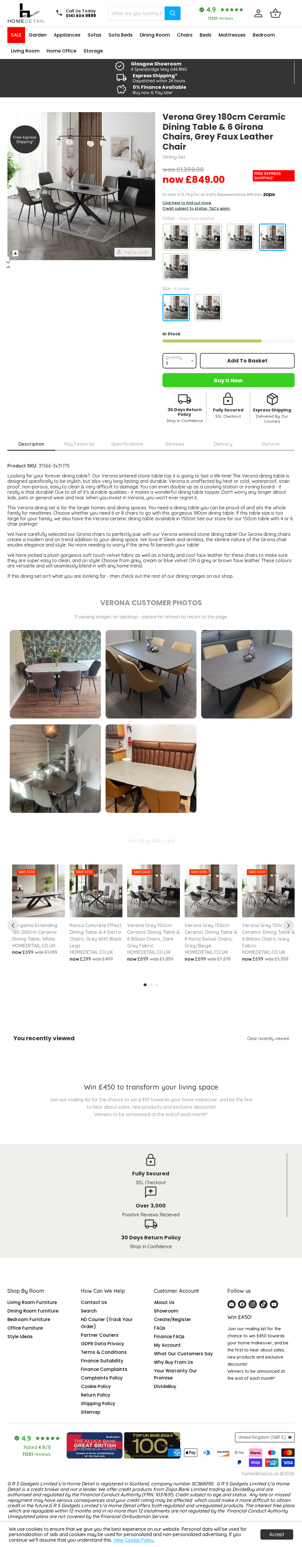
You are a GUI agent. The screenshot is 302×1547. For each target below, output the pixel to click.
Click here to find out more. (187, 203)
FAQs (159, 1328)
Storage (93, 50)
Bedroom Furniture (28, 1319)
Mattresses (232, 35)
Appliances (67, 35)
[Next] (288, 925)
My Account (167, 1345)
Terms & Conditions (104, 1352)
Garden (38, 35)
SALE (16, 35)
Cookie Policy (96, 1386)
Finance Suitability (102, 1361)
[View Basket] (275, 13)
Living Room (25, 50)
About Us (164, 1302)
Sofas (94, 35)
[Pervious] (13, 925)
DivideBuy (165, 1386)
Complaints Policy (102, 1378)
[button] (118, 1491)
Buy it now (228, 380)
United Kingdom (262, 1437)
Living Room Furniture (32, 1302)
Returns (271, 444)
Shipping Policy (98, 1403)
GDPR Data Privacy (102, 1344)
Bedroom (264, 35)
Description (31, 444)
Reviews (174, 444)
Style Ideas (20, 1336)
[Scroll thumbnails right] (6, 267)
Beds (205, 35)
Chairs (185, 35)
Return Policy (95, 1395)
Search (89, 1311)
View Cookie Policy (133, 1540)
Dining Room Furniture (32, 1311)
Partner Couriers (100, 1335)
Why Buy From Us (173, 1362)
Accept (276, 1534)
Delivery (223, 444)
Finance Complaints (104, 1369)
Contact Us (94, 1302)
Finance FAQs (169, 1336)
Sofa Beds (121, 35)
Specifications (127, 444)
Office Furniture (25, 1328)
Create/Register (172, 1319)
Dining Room (155, 35)
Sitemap (90, 1412)
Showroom (166, 1311)
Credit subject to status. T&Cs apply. (197, 208)
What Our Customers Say (183, 1354)
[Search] (172, 13)
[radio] (176, 237)
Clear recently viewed (268, 1038)
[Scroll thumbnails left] (10, 261)
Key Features (79, 444)
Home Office (61, 50)
